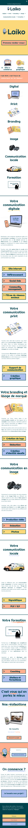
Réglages (14, 816)
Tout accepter (14, 824)
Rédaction (15, 444)
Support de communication (15, 368)
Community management (15, 288)
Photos (15, 531)
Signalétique (15, 600)
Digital (4, 13)
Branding (16, 13)
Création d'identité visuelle (15, 452)
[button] (4, 63)
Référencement (15, 274)
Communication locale (9, 17)
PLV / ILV (15, 606)
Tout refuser (14, 820)
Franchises (18, 3)
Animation (15, 525)
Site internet (15, 268)
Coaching (15, 671)
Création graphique (15, 377)
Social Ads (15, 280)
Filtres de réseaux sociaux (15, 296)
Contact (9, 3)
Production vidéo (15, 519)
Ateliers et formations (15, 678)
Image (22, 13)
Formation (20, 17)
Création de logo (15, 438)
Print (9, 13)
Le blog (13, 3)
